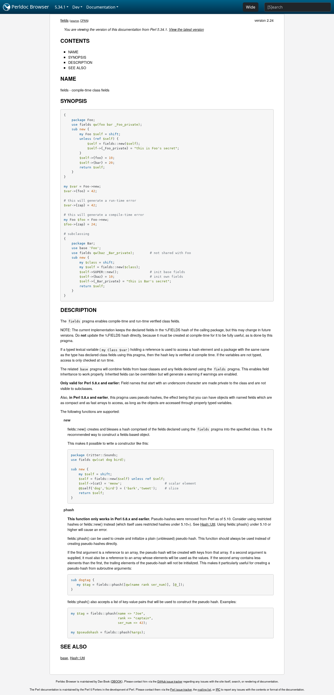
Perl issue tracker (181, 689)
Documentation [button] (100, 7)
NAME (73, 51)
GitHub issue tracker (169, 681)
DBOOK (116, 681)
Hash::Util (207, 524)
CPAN (84, 20)
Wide (250, 7)
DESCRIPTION (80, 62)
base (64, 657)
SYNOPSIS (77, 57)
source (74, 20)
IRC (218, 689)
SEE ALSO (77, 67)
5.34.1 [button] (60, 7)
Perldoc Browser (29, 6)
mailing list (204, 689)
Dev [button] (75, 7)
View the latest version (186, 29)
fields (64, 20)
